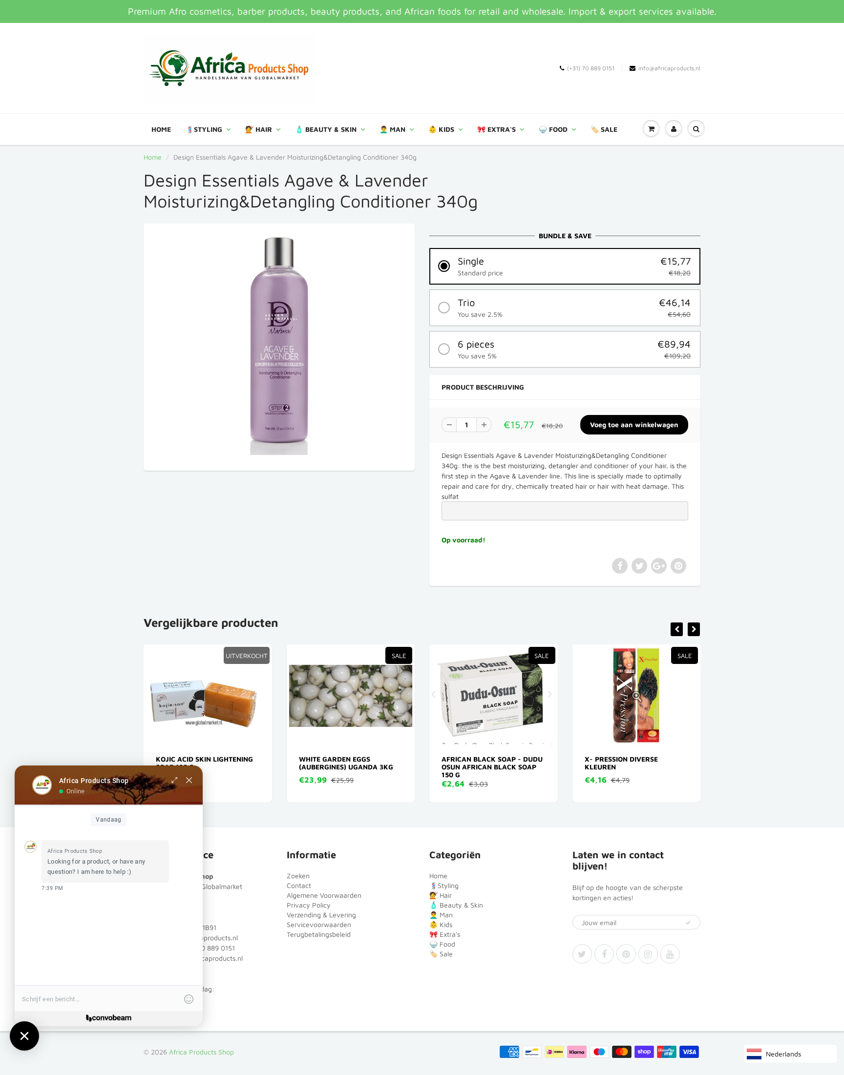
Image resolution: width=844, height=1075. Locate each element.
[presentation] (677, 629)
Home (161, 129)
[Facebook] (604, 954)
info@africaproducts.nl (669, 68)
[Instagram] (648, 954)
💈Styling (204, 129)
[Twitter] (582, 954)
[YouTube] (670, 954)
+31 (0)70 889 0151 (205, 948)
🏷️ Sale (604, 129)
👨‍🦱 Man (392, 129)
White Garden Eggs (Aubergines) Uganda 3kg (212, 763)
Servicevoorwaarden (319, 924)
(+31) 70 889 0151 (590, 68)
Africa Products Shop (201, 1052)
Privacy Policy (309, 905)
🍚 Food (553, 129)
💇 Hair (258, 129)
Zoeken (298, 875)
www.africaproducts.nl (208, 958)
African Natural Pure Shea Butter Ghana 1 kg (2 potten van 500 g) (644, 767)
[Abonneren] (688, 922)
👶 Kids (441, 129)
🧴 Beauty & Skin (326, 129)
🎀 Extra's (496, 129)
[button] (565, 266)
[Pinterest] (626, 954)
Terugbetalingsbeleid (319, 934)
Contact (299, 885)
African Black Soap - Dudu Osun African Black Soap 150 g (357, 767)
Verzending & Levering (321, 914)
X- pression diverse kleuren (487, 763)
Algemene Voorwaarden (324, 895)
